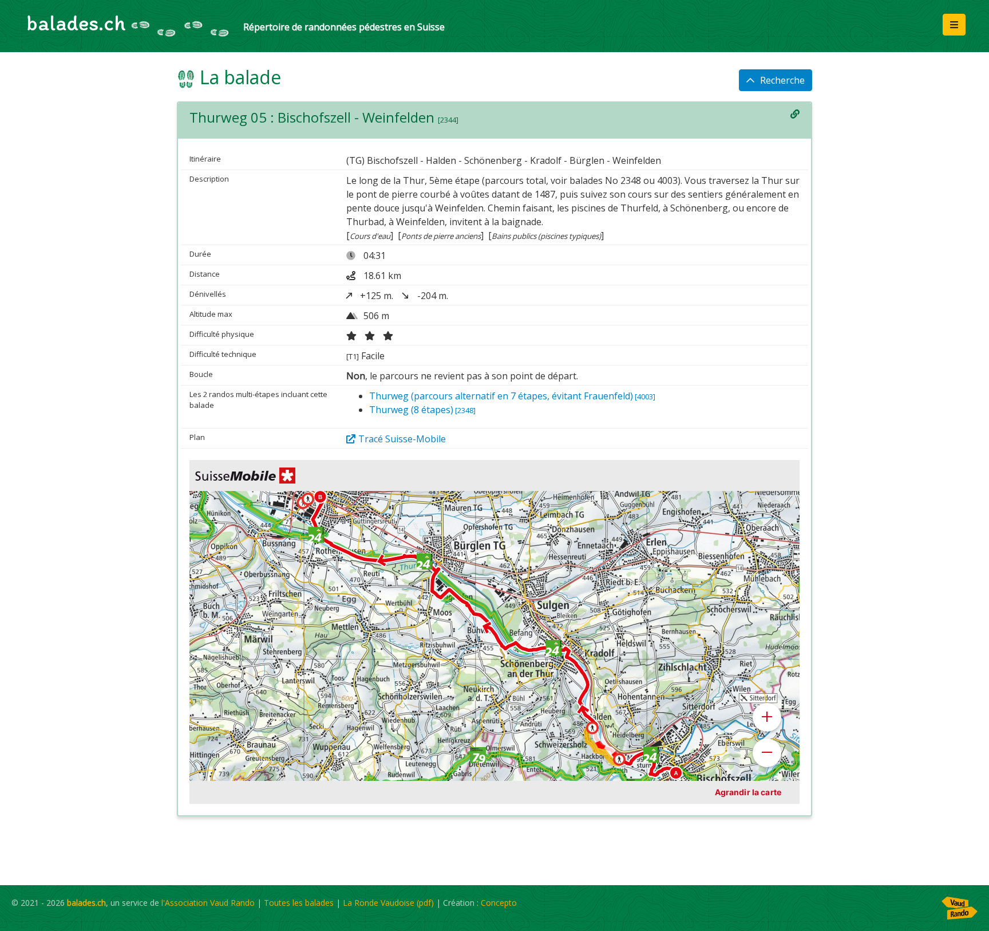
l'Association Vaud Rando (208, 902)
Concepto (499, 902)
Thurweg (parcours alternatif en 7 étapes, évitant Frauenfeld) (512, 396)
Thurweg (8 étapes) (422, 409)
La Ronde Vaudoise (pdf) (388, 902)
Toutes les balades (299, 902)
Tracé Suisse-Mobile (402, 439)
